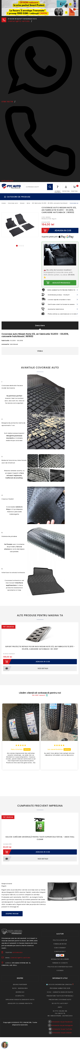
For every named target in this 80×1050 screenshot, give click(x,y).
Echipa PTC (20, 988)
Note (28, 195)
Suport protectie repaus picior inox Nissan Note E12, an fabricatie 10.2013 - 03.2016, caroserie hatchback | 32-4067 (40, 639)
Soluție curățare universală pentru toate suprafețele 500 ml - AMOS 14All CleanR (40, 830)
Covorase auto (13, 195)
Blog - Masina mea (20, 980)
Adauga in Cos (43, 653)
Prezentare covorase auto (60, 992)
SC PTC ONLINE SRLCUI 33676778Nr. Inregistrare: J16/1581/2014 (60, 1005)
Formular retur (60, 936)
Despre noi (20, 984)
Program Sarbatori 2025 (60, 980)
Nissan (22, 195)
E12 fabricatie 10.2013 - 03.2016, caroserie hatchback (50, 195)
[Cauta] (50, 179)
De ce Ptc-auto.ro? (60, 995)
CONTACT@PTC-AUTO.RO (20, 950)
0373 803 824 (17, 944)
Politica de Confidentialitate (60, 959)
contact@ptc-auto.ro (19, 13)
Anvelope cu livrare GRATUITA (20, 995)
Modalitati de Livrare (60, 951)
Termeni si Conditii (60, 955)
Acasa (4, 195)
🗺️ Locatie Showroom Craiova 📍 (60, 976)
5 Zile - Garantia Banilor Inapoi (60, 984)
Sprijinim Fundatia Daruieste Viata (20, 992)
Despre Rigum (12, 905)
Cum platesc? (60, 943)
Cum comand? (60, 940)
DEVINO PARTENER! (20, 976)
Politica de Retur (60, 932)
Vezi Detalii (43, 660)
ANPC (60, 999)
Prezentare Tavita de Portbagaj (60, 988)
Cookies (60, 962)
